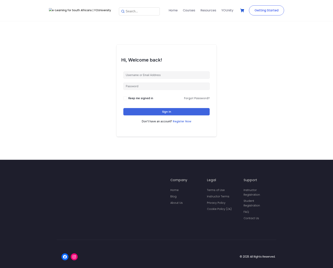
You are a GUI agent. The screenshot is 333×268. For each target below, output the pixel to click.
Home (173, 10)
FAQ (246, 212)
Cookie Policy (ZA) (219, 209)
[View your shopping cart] (242, 10)
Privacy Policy (216, 203)
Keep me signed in (140, 98)
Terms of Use (216, 190)
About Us (176, 203)
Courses (189, 10)
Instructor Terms (218, 196)
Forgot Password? (197, 98)
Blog (173, 196)
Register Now (182, 121)
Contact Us (251, 218)
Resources (208, 10)
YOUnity (227, 10)
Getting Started (266, 10)
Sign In (166, 112)
